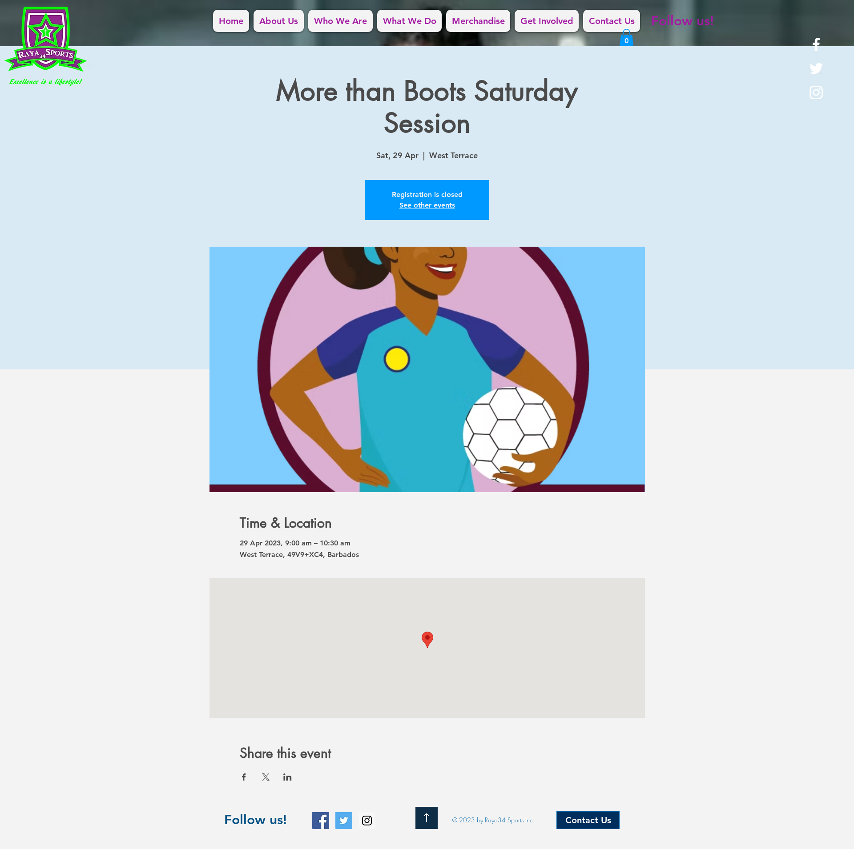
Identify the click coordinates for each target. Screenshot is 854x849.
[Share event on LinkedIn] (287, 777)
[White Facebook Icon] (816, 44)
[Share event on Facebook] (244, 777)
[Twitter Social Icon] (343, 820)
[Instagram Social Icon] (367, 820)
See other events (427, 205)
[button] (626, 37)
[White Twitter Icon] (816, 68)
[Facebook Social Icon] (320, 820)
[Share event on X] (266, 777)
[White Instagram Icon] (816, 92)
